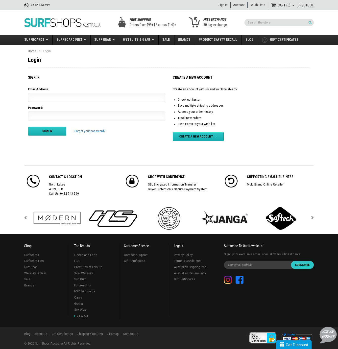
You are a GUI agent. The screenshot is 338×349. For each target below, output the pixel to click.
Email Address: (38, 89)
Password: (35, 108)
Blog (249, 40)
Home (32, 51)
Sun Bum (80, 279)
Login (47, 51)
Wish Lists (258, 5)
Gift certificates (284, 40)
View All (83, 316)
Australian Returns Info (190, 273)
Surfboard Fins (69, 40)
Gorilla (78, 303)
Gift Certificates (134, 261)
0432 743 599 (69, 193)
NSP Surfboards (84, 291)
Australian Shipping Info (190, 267)
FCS (76, 261)
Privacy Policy (183, 255)
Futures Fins (82, 285)
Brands (184, 40)
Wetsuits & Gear (136, 40)
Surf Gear (102, 40)
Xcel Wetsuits (84, 273)
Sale (166, 40)
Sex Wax (80, 309)
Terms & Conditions (187, 261)
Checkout (305, 5)
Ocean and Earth (85, 255)
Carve (78, 297)
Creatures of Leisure (88, 267)
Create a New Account (196, 136)
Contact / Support (136, 255)
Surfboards (34, 40)
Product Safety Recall (218, 40)
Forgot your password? (89, 131)
